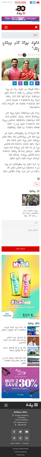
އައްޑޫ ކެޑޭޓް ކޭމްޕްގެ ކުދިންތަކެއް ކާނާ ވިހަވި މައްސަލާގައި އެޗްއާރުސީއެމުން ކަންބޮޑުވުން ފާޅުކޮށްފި (14, 361)
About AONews (15, 443)
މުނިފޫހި (35, 35)
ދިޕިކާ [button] (36, 184)
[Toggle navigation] (6, 27)
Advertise (26, 443)
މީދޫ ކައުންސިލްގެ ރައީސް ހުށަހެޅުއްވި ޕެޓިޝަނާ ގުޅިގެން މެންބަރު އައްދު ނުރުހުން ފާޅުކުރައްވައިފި (15, 340)
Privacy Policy (20, 455)
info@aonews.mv (21, 422)
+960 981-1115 (21, 425)
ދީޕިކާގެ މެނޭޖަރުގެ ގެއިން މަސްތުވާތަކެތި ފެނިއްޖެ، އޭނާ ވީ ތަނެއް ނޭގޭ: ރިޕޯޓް (31, 213)
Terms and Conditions (20, 452)
